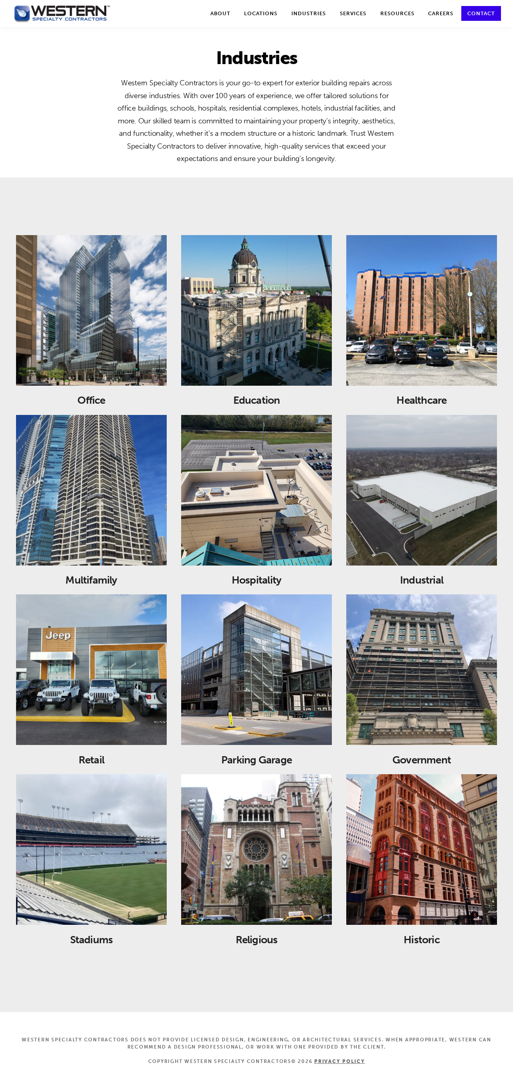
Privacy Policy (339, 1061)
